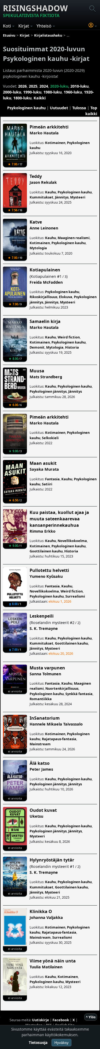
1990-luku (32, 92)
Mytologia (38, 247)
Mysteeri (77, 197)
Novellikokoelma (72, 540)
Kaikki (40, 97)
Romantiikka (41, 698)
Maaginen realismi (74, 237)
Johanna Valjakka (46, 917)
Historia (72, 347)
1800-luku (22, 97)
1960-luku (73, 92)
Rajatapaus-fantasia (59, 738)
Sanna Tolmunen (45, 673)
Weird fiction (69, 337)
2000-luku (12, 92)
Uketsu (36, 816)
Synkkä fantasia (79, 693)
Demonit (37, 347)
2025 (33, 86)
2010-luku (79, 86)
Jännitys (62, 197)
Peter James (41, 769)
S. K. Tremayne (44, 628)
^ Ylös (90, 1017)
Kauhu (50, 192)
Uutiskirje (40, 1019)
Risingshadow (35, 10)
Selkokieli (50, 437)
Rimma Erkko (42, 531)
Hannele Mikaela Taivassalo (56, 724)
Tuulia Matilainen (46, 966)
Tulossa (79, 107)
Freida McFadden (46, 282)
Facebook (61, 1019)
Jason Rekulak (43, 182)
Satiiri (47, 484)
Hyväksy (61, 1042)
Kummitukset (41, 197)
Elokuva (65, 296)
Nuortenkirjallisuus (61, 688)
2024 (43, 86)
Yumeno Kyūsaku (46, 576)
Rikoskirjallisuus (43, 296)
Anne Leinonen (44, 228)
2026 (22, 86)
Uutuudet (59, 107)
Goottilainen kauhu (46, 551)
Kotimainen (55, 142)
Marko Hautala (44, 132)
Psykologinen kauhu (26, 107)
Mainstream (40, 744)
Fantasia (52, 479)
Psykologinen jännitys (48, 391)
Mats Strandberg (46, 376)
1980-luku (52, 92)
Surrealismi (75, 596)
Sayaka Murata (44, 469)
